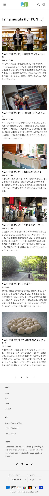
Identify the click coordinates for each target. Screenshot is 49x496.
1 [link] (15, 377)
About (7, 403)
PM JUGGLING (20, 492)
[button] (4, 4)
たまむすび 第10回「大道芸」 (17, 283)
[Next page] (33, 377)
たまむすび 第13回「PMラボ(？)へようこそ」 (23, 114)
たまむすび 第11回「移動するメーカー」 (23, 224)
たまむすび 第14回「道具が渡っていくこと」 (23, 55)
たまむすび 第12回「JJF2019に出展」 (22, 171)
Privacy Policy (10, 433)
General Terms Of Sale (13, 423)
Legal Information (12, 428)
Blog (6, 398)
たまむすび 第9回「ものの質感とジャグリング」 (24, 341)
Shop (7, 393)
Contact (8, 409)
